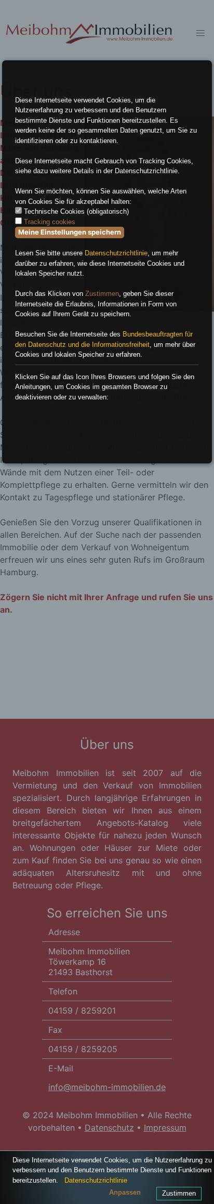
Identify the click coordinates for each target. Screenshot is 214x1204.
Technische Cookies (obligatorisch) (76, 211)
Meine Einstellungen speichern (69, 232)
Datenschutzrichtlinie (116, 253)
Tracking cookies (49, 222)
